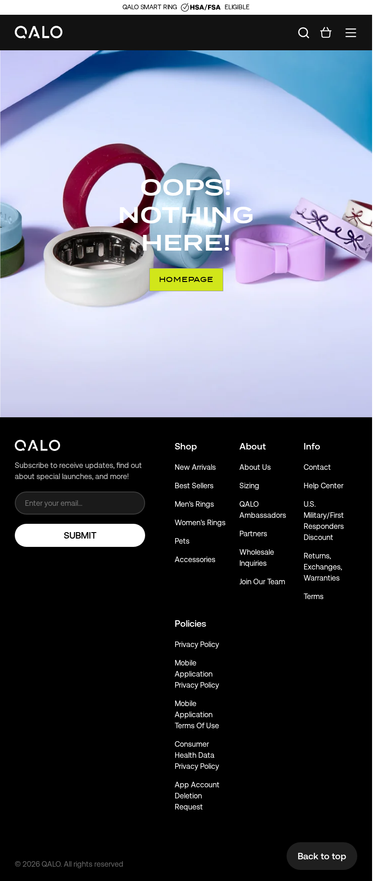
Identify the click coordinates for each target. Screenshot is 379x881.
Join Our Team (262, 581)
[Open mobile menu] (350, 32)
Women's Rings (200, 522)
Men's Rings (194, 504)
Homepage (186, 279)
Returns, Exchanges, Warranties (323, 566)
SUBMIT (80, 535)
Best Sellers (194, 485)
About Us (255, 467)
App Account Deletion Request (197, 795)
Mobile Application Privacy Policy (197, 674)
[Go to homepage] (39, 32)
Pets (182, 541)
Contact (317, 467)
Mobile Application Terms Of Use (197, 714)
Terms (314, 596)
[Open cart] (325, 32)
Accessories (195, 559)
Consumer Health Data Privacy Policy (197, 755)
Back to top (322, 856)
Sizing (249, 485)
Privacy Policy (197, 644)
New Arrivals (195, 467)
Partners (253, 533)
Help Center (323, 485)
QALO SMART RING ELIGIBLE (185, 7)
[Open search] (303, 32)
